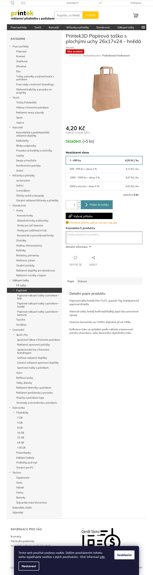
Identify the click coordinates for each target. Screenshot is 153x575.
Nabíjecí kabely (25, 457)
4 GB (20, 422)
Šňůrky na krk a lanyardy (30, 195)
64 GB (20, 442)
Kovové (20, 56)
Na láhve (21, 324)
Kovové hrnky (25, 215)
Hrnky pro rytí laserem (30, 225)
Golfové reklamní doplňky (32, 357)
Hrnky (19, 210)
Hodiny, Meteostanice (29, 245)
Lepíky (20, 155)
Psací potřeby (21, 46)
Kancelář (18, 127)
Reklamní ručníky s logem (31, 275)
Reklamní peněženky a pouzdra (34, 392)
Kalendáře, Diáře (22, 507)
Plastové (21, 51)
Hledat (90, 15)
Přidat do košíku (99, 204)
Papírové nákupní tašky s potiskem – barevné (38, 313)
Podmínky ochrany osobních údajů (31, 545)
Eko (18, 71)
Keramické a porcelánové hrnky (35, 235)
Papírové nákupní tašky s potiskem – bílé (38, 297)
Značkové (21, 61)
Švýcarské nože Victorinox (31, 502)
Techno (17, 472)
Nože (19, 482)
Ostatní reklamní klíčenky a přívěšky (37, 200)
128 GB (21, 447)
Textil (16, 97)
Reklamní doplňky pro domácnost (35, 270)
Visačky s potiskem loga (30, 397)
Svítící (20, 185)
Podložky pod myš (26, 462)
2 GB (20, 417)
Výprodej (18, 512)
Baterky (20, 497)
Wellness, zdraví (25, 260)
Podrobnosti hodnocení (116, 55)
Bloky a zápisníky (26, 145)
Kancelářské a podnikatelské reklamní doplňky (32, 134)
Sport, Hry (22, 334)
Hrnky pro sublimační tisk (32, 230)
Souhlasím (124, 555)
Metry (19, 492)
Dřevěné (21, 66)
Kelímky (21, 250)
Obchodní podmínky (22, 541)
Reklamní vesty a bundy (30, 112)
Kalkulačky (22, 140)
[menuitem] (18, 27)
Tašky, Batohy (24, 382)
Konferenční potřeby (28, 165)
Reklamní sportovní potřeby (33, 344)
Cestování (18, 329)
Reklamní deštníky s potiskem (33, 387)
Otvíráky (21, 240)
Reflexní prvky (24, 377)
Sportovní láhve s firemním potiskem (38, 339)
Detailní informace (77, 246)
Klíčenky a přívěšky (24, 175)
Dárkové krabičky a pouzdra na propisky (33, 91)
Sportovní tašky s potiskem (33, 367)
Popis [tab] (71, 281)
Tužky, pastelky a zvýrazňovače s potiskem (35, 78)
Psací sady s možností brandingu (35, 84)
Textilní (20, 319)
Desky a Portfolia (26, 160)
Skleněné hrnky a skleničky (32, 220)
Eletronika (19, 407)
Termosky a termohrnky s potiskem (36, 402)
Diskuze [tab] (82, 281)
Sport (19, 117)
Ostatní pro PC (25, 467)
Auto (19, 372)
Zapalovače (22, 477)
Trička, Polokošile (26, 102)
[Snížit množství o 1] (79, 207)
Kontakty (73, 2)
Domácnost (19, 205)
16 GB (20, 432)
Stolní (19, 170)
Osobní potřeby (25, 265)
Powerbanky (23, 452)
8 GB (20, 427)
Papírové (21, 290)
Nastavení (29, 566)
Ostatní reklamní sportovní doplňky (38, 362)
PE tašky (21, 285)
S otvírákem (23, 190)
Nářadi (20, 487)
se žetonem (23, 180)
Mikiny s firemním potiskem (32, 107)
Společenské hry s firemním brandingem (33, 351)
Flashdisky (22, 412)
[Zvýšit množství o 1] (79, 202)
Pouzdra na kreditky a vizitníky (34, 150)
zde (102, 556)
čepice (20, 122)
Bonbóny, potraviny (27, 255)
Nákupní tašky (21, 280)
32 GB (20, 437)
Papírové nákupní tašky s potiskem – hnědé (38, 305)
